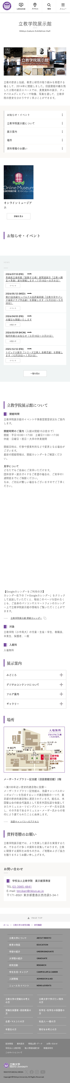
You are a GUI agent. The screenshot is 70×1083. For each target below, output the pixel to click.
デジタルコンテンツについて (22, 684)
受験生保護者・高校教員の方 (18, 1011)
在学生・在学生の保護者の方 (52, 1011)
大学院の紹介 (15, 958)
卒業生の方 (10, 1029)
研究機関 (38, 924)
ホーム (6, 924)
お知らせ (13, 324)
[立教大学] (7, 6)
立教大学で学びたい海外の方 (51, 1000)
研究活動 (13, 965)
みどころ (11, 675)
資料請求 (20, 1043)
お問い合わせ (52, 1043)
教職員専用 (48, 1048)
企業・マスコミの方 (14, 1021)
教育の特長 (14, 944)
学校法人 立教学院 (13, 1048)
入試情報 (13, 978)
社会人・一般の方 (47, 1021)
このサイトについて (13, 1052)
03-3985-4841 (22, 886)
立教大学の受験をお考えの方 (17, 1000)
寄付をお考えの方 (48, 1029)
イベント (13, 285)
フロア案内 (12, 694)
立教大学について (18, 937)
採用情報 (9, 1043)
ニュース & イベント (19, 985)
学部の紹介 (14, 951)
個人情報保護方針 (32, 1048)
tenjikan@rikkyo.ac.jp (30, 890)
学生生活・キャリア (18, 971)
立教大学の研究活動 (21, 924)
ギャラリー (12, 704)
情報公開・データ (35, 1043)
